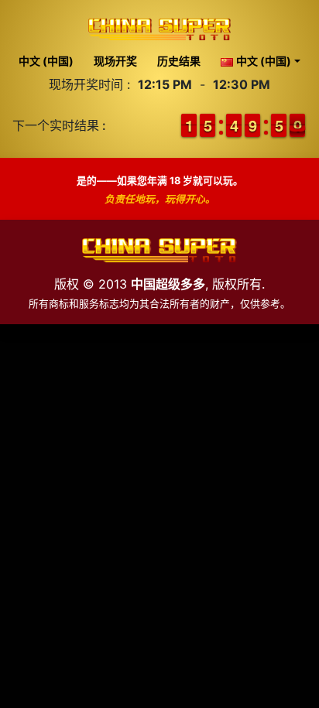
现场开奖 (115, 60)
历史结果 (179, 60)
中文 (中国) (46, 60)
